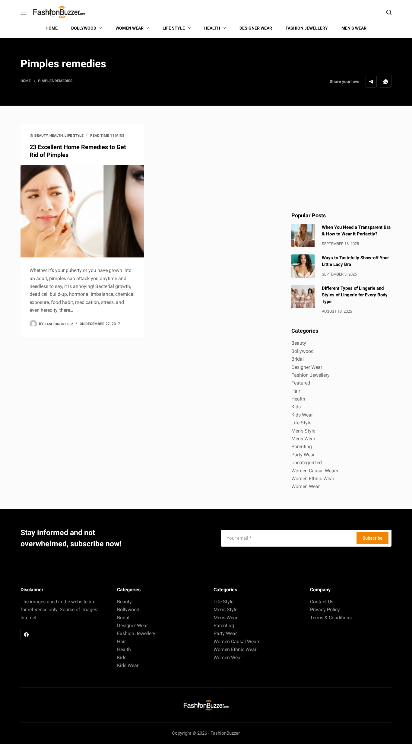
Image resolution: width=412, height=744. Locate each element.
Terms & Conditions (331, 618)
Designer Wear (306, 367)
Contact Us (321, 602)
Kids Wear (302, 415)
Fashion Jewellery (310, 375)
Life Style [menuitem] (174, 28)
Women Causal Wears (314, 471)
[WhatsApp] (385, 82)
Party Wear (303, 455)
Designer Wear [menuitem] (255, 28)
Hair (295, 391)
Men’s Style (225, 609)
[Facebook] (26, 634)
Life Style (74, 135)
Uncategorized (306, 462)
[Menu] (24, 12)
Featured (300, 383)
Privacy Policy (325, 609)
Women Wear (305, 486)
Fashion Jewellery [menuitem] (307, 28)
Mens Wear (303, 439)
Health (56, 135)
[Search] (388, 12)
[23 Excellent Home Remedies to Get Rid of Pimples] (82, 211)
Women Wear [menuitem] (130, 28)
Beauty (41, 135)
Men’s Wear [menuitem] (353, 28)
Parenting (301, 446)
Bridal (297, 359)
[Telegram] (371, 82)
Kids (296, 407)
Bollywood (302, 351)
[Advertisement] (341, 161)
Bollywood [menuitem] (83, 28)
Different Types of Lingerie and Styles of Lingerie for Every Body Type (355, 295)
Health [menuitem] (212, 28)
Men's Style (303, 431)
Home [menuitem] (52, 28)
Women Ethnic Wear (312, 478)
